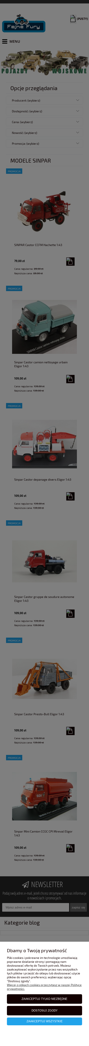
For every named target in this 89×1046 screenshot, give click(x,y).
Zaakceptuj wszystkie (45, 1021)
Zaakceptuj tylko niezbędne (44, 999)
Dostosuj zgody (45, 1010)
